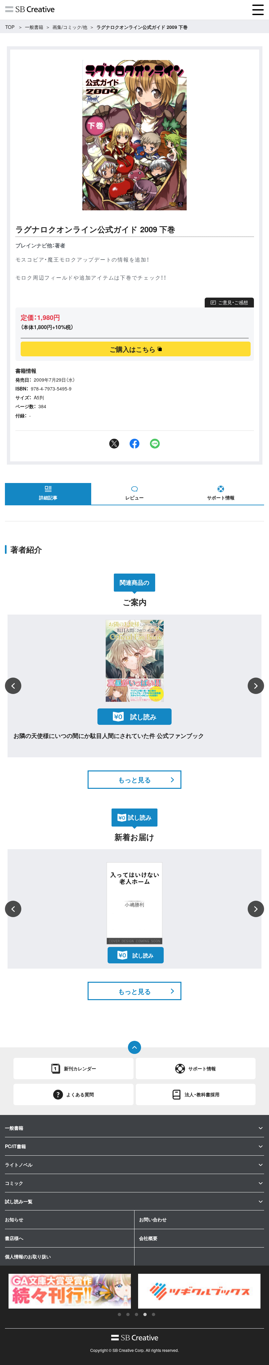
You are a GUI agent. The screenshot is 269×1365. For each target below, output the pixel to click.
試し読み (143, 955)
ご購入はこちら (132, 349)
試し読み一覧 (18, 1201)
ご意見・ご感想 (233, 302)
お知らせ (14, 1219)
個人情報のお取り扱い (28, 1256)
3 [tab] (136, 1314)
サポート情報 (221, 497)
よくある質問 (80, 1094)
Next (256, 686)
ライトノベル (18, 1164)
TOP (9, 27)
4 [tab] (145, 1314)
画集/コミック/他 (69, 27)
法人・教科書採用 (202, 1094)
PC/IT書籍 (15, 1146)
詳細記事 (48, 497)
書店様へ (14, 1238)
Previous (13, 686)
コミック (14, 1183)
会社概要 (148, 1238)
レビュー (134, 497)
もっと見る (134, 779)
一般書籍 (34, 27)
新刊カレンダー (80, 1068)
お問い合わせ (153, 1219)
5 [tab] (153, 1314)
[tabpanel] (70, 1291)
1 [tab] (119, 1314)
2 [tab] (128, 1314)
